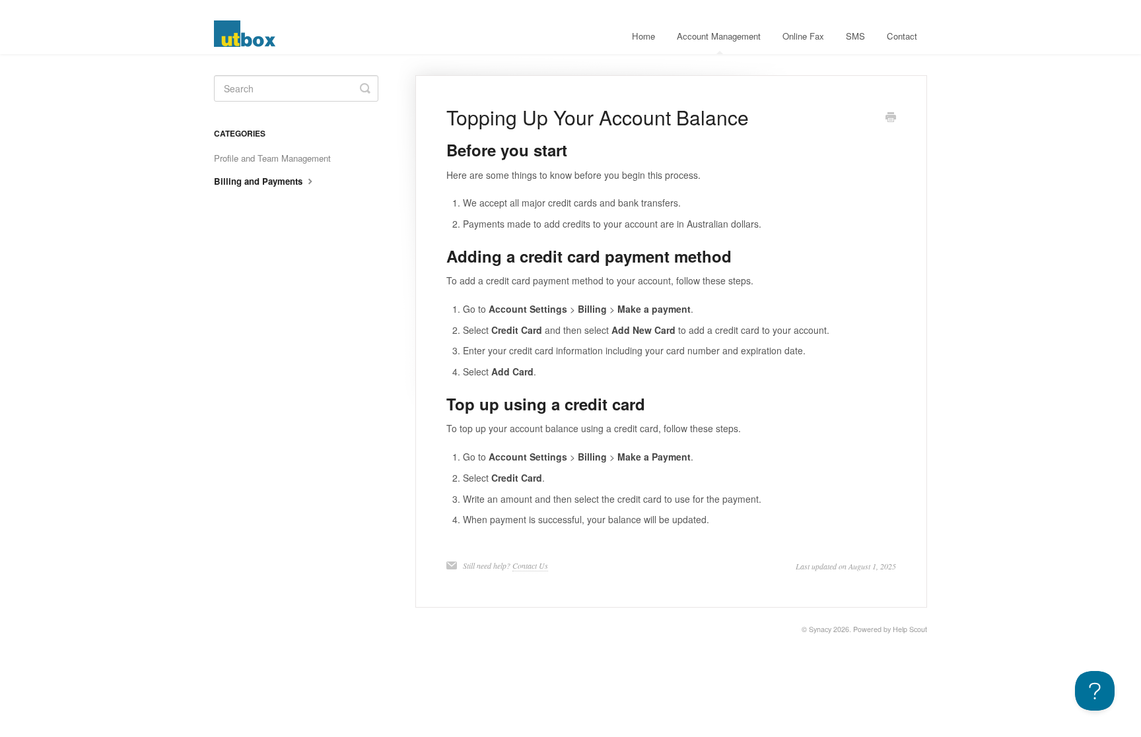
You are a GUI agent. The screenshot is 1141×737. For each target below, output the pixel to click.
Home (643, 36)
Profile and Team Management (272, 158)
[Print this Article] (890, 118)
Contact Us (530, 565)
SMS (855, 36)
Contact (902, 36)
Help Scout (910, 629)
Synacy (820, 629)
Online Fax (803, 36)
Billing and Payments (259, 181)
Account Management (719, 36)
